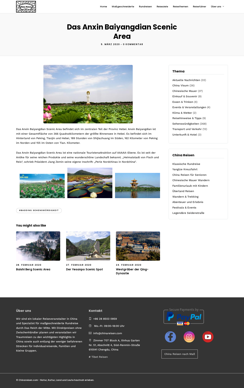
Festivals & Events (184, 207)
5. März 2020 (110, 44)
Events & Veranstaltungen (189, 107)
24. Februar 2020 (128, 264)
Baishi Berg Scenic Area (33, 269)
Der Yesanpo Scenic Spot (84, 269)
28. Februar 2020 (28, 264)
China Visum (180, 85)
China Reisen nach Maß (179, 354)
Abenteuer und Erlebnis (187, 202)
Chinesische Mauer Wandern (191, 180)
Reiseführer (199, 6)
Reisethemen (180, 6)
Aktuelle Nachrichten (186, 80)
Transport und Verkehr (187, 129)
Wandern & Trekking (185, 196)
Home (103, 6)
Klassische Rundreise (186, 164)
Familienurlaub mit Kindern (190, 185)
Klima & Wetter (182, 112)
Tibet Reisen (99, 356)
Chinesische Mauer (184, 91)
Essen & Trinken (182, 102)
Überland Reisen (183, 191)
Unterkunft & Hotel (184, 134)
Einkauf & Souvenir (184, 96)
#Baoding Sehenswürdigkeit (39, 210)
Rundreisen (145, 6)
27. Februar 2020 (78, 264)
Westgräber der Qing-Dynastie (132, 271)
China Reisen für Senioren (189, 174)
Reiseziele (162, 6)
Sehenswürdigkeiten (185, 123)
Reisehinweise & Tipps (186, 118)
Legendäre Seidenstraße (188, 213)
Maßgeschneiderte (123, 6)
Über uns (216, 6)
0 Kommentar (133, 44)
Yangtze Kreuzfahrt (184, 169)
